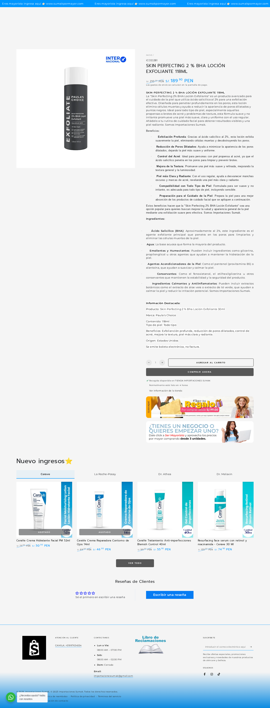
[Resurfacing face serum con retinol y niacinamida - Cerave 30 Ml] (226, 510)
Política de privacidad (83, 696)
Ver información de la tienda (165, 390)
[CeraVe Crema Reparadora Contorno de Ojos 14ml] (105, 510)
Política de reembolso (55, 696)
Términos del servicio (109, 696)
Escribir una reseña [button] (169, 595)
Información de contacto (54, 701)
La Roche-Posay (105, 474)
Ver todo (135, 563)
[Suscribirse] (252, 646)
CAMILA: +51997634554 (68, 645)
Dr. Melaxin (224, 474)
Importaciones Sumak (37, 692)
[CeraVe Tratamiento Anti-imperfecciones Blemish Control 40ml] (165, 510)
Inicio (149, 55)
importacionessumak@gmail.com (113, 676)
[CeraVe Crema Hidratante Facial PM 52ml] (44, 510)
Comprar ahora (200, 371)
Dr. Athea (164, 474)
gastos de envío (159, 85)
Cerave (45, 474)
